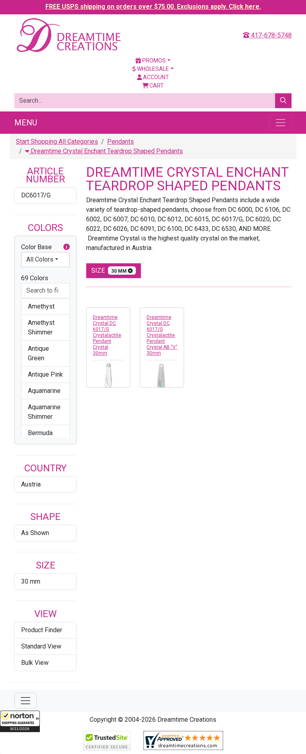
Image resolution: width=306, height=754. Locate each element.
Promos (153, 60)
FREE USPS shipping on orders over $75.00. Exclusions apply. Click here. (153, 6)
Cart (156, 85)
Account (155, 77)
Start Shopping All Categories (57, 141)
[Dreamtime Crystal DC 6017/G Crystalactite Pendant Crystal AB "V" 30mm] (162, 378)
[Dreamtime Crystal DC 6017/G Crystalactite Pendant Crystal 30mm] (108, 378)
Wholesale (152, 69)
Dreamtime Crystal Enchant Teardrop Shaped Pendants (106, 151)
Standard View (41, 646)
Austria (31, 484)
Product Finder (41, 630)
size (109, 270)
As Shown (35, 533)
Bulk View (35, 662)
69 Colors (34, 278)
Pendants (120, 141)
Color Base (36, 247)
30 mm (30, 581)
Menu (25, 122)
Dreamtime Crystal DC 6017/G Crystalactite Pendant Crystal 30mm (107, 335)
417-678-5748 (270, 35)
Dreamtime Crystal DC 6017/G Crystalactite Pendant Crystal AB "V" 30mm (162, 335)
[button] (20, 721)
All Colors (39, 259)
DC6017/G (36, 195)
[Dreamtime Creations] (68, 35)
